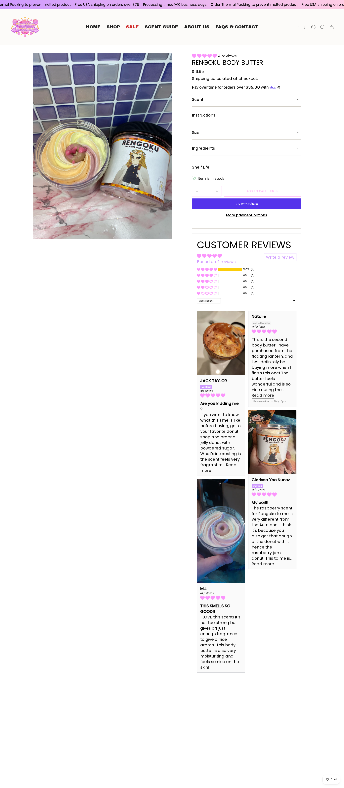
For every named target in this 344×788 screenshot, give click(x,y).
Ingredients (203, 148)
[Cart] (331, 27)
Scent (197, 99)
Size (195, 132)
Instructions (203, 115)
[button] (113, 27)
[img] (221, 395)
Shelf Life (200, 167)
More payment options (246, 215)
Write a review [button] (280, 257)
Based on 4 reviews (216, 261)
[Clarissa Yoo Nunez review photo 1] (272, 442)
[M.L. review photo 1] (221, 531)
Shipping (200, 78)
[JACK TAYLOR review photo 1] (221, 343)
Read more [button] (263, 395)
